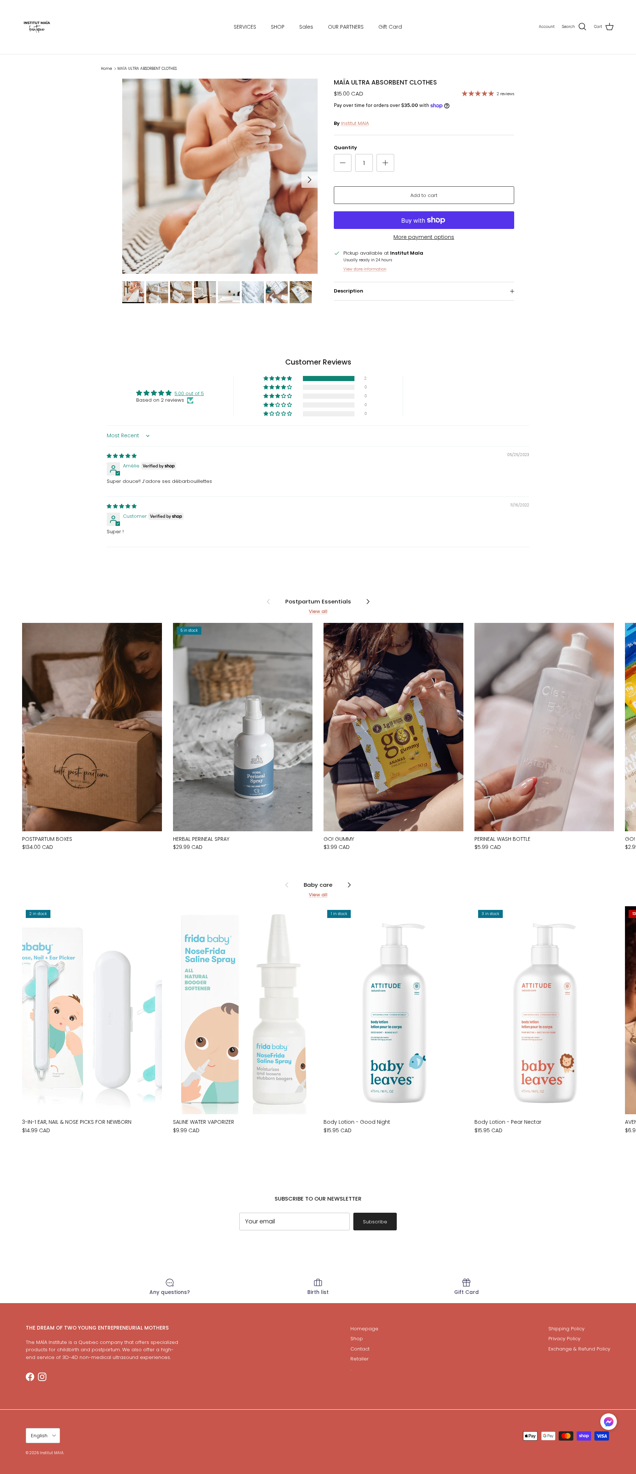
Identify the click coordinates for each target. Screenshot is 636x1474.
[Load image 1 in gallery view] (220, 176)
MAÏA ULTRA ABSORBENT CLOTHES (147, 68)
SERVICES (245, 27)
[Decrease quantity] (342, 163)
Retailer (359, 1358)
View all (318, 611)
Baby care (318, 885)
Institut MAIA (355, 123)
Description (348, 290)
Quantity (345, 147)
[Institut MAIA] (37, 27)
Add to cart (423, 195)
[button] (278, 378)
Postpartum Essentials (318, 601)
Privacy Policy (564, 1338)
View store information (364, 269)
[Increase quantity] (385, 163)
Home (106, 68)
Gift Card (390, 27)
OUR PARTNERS (346, 27)
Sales (306, 27)
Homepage (364, 1328)
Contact (360, 1348)
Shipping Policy (566, 1328)
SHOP (278, 27)
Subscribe (375, 1221)
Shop (356, 1338)
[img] (122, 455)
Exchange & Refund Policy (579, 1348)
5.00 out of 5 (189, 393)
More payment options (423, 237)
